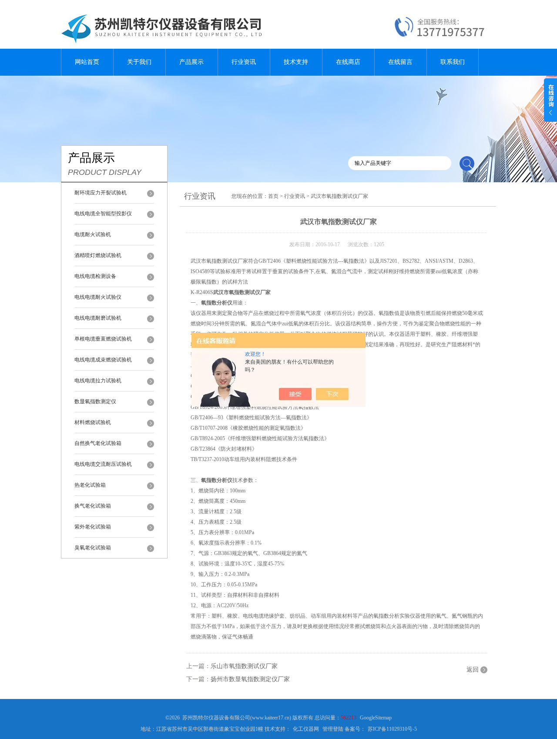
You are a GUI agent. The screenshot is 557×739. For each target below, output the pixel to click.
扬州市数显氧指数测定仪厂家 (250, 679)
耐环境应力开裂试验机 (100, 193)
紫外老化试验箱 (92, 527)
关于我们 (139, 62)
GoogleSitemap (376, 718)
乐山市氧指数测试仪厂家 (244, 666)
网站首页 (87, 62)
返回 (472, 669)
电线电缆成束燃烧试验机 (103, 360)
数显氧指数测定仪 (95, 401)
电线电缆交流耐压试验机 (103, 464)
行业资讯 (244, 62)
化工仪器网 (306, 729)
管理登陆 (332, 729)
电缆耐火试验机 (92, 234)
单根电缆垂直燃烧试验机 (103, 339)
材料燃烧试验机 (92, 422)
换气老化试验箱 (92, 506)
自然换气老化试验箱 (97, 443)
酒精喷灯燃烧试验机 (97, 255)
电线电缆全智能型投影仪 (103, 214)
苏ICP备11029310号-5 (392, 729)
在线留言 (400, 62)
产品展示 (191, 62)
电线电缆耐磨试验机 (97, 318)
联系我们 (452, 62)
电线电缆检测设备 (95, 276)
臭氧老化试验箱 (92, 548)
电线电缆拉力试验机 (97, 381)
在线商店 (348, 62)
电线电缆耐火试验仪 (97, 297)
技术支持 (296, 62)
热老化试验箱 (90, 485)
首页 (273, 196)
